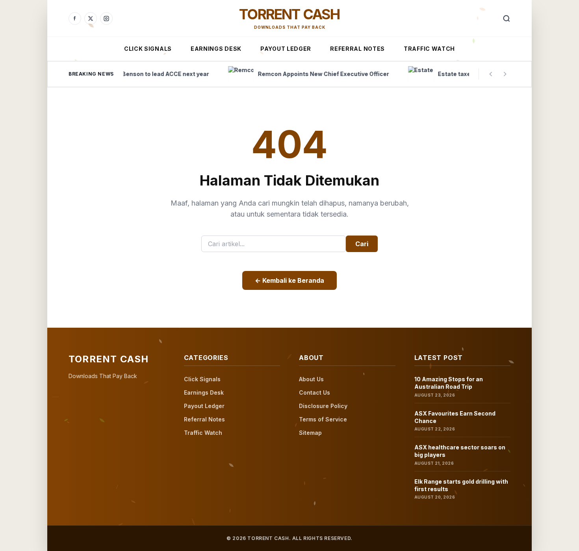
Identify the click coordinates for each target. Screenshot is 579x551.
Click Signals (148, 48)
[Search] (506, 18)
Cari (361, 244)
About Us (311, 379)
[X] (90, 18)
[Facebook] (75, 18)
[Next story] (504, 74)
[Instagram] (106, 18)
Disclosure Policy (323, 406)
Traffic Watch (429, 48)
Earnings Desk (216, 48)
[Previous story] (490, 74)
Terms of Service (323, 419)
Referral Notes (357, 48)
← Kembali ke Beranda (289, 280)
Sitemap (310, 432)
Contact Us (314, 392)
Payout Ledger (285, 48)
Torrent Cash (289, 14)
